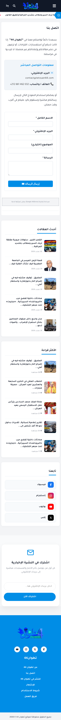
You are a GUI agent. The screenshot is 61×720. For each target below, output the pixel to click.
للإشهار (30, 685)
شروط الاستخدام (30, 691)
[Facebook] (44, 649)
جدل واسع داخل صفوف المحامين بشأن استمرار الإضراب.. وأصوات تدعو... (25, 322)
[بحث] (14, 6)
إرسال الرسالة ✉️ (30, 184)
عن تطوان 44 (30, 667)
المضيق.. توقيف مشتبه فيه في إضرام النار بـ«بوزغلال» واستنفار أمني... (26, 281)
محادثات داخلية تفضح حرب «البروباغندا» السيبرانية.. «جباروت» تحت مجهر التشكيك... (24, 301)
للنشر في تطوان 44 (31, 679)
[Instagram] (26, 649)
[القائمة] (54, 6)
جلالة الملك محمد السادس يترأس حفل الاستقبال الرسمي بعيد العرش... (25, 405)
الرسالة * (48, 158)
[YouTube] (17, 649)
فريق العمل (30, 696)
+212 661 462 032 (19, 84)
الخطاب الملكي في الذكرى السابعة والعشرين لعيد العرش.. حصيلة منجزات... (25, 384)
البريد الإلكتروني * (43, 131)
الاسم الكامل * (44, 118)
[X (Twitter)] (35, 649)
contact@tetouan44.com (39, 78)
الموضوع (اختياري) (42, 144)
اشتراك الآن (30, 597)
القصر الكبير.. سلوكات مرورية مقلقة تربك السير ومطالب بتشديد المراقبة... (24, 243)
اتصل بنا (30, 673)
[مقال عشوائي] (7, 6)
